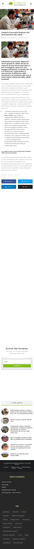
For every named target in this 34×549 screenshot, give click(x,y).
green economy (7, 523)
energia (5, 519)
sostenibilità (6, 543)
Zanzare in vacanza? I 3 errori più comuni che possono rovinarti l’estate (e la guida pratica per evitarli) (21, 447)
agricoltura (6, 512)
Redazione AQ (6, 37)
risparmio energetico (19, 539)
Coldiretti (6, 515)
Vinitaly (4, 487)
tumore (18, 175)
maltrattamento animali (10, 531)
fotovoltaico (26, 519)
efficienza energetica (18, 515)
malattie (4, 175)
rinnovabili (6, 539)
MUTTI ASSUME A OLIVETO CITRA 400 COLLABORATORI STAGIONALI (21, 438)
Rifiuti (26, 535)
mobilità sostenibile (9, 535)
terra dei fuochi (18, 543)
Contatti (20, 468)
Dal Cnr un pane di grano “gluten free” (21, 420)
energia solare (15, 519)
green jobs (18, 523)
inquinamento (17, 527)
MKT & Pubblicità (26, 467)
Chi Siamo (6, 467)
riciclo (20, 535)
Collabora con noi (15, 467)
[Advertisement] (17, 265)
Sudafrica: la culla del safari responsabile (19, 454)
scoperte (11, 175)
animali (24, 512)
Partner (14, 468)
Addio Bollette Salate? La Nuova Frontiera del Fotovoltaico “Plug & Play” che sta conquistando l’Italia (21, 411)
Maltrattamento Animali (9, 490)
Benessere (15, 37)
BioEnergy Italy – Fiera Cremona (11, 492)
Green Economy (6, 482)
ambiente (15, 512)
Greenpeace (6, 527)
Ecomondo (5, 484)
